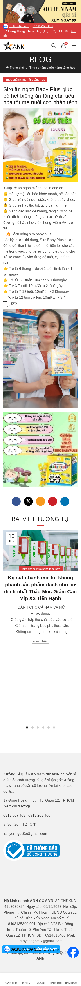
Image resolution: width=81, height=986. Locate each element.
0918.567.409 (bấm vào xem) (34, 949)
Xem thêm (40, 641)
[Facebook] (16, 501)
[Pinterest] (52, 501)
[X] (28, 501)
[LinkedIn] (64, 501)
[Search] (53, 45)
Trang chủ (17, 67)
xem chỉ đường (16, 806)
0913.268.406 (43, 26)
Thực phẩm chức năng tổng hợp (52, 67)
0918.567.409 (19, 26)
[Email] (40, 501)
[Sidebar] (5, 301)
